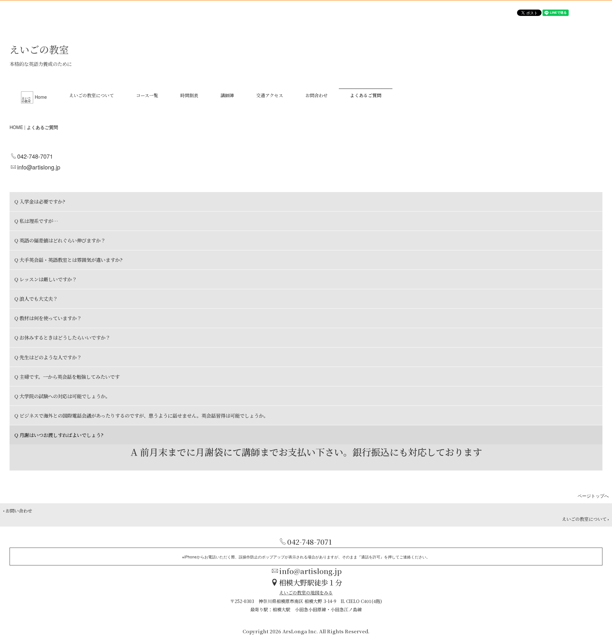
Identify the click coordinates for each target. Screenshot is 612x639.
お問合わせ (316, 95)
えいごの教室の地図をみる (306, 592)
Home (41, 97)
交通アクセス (269, 95)
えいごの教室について (91, 95)
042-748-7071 (35, 156)
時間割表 (189, 95)
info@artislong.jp (38, 167)
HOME (16, 127)
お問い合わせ (18, 510)
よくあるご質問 (365, 95)
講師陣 (227, 95)
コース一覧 (147, 95)
